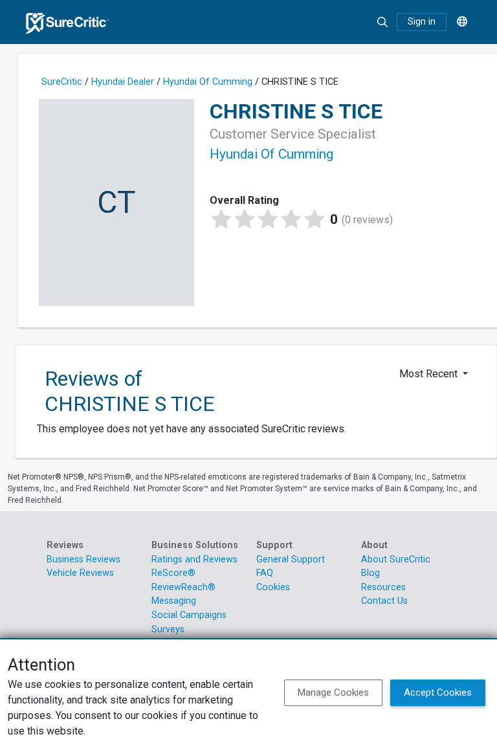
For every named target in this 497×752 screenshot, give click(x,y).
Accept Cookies (438, 692)
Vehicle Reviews (80, 573)
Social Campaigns (188, 615)
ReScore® (173, 573)
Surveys (167, 629)
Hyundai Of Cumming (207, 81)
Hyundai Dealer (122, 81)
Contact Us (384, 600)
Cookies (273, 587)
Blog (370, 573)
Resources (383, 587)
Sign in (422, 21)
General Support (290, 559)
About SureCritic (395, 559)
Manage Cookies (333, 692)
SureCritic (61, 81)
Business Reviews (83, 559)
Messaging (173, 600)
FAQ (264, 573)
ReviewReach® (183, 587)
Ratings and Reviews (194, 559)
